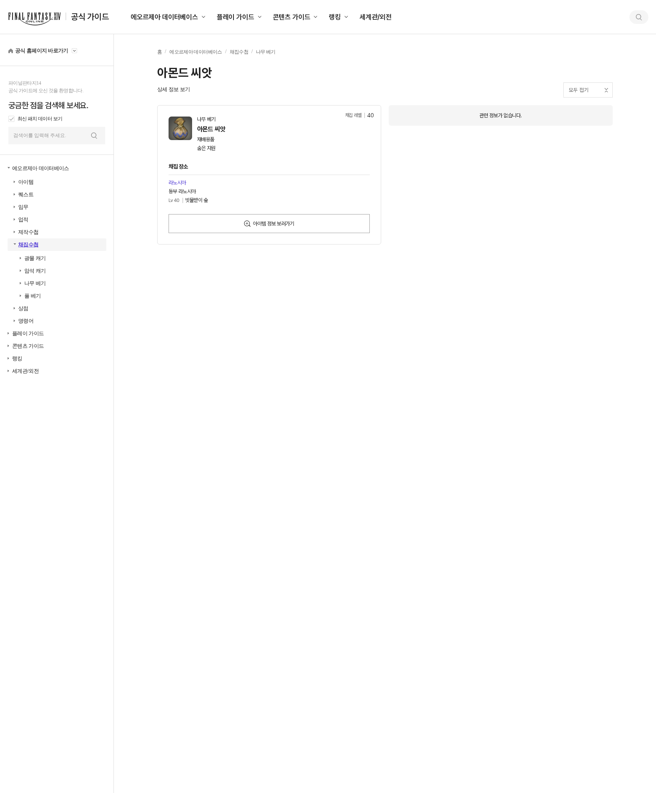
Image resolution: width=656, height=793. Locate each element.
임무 (23, 207)
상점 (23, 308)
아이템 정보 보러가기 (273, 224)
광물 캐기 (35, 258)
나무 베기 (35, 283)
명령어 (25, 321)
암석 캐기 (35, 271)
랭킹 (335, 17)
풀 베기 (32, 296)
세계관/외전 (376, 17)
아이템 (25, 182)
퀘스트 (25, 194)
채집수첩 (28, 245)
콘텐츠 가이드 (292, 17)
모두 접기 (578, 90)
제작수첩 (28, 232)
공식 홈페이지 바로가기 (41, 51)
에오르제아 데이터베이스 (164, 17)
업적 (23, 219)
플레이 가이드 (235, 17)
